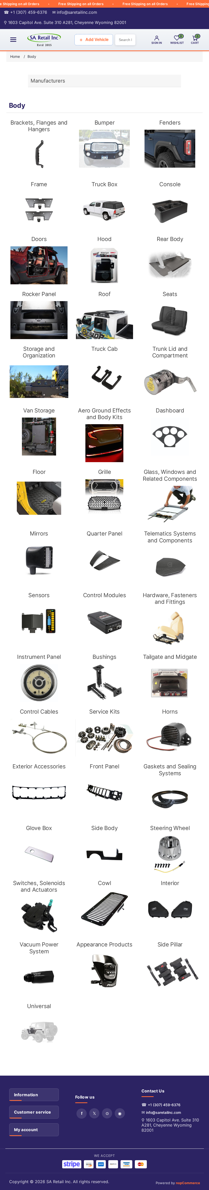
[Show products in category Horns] (170, 738)
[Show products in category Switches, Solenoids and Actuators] (39, 916)
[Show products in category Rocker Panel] (39, 320)
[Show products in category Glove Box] (39, 854)
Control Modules (104, 595)
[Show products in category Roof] (104, 320)
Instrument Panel (39, 656)
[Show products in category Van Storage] (39, 437)
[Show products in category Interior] (170, 909)
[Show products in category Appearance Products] (104, 971)
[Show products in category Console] (170, 210)
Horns (170, 711)
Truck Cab (104, 348)
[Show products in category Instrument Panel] (39, 683)
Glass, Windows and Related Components (170, 475)
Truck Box (104, 184)
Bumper (105, 122)
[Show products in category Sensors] (39, 621)
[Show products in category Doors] (39, 265)
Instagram (120, 1113)
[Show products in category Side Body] (104, 854)
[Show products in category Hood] (104, 265)
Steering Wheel (170, 828)
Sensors (38, 595)
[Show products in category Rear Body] (170, 265)
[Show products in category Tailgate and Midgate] (170, 683)
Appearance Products (104, 944)
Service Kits (104, 711)
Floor (39, 472)
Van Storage (39, 410)
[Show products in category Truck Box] (104, 210)
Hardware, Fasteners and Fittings (170, 598)
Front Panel (104, 766)
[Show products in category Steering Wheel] (170, 854)
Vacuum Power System (39, 947)
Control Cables (39, 711)
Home (15, 56)
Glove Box (39, 828)
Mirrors (39, 533)
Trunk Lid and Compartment (170, 352)
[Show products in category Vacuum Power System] (39, 977)
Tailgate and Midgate (170, 656)
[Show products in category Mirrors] (39, 560)
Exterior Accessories (39, 766)
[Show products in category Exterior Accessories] (39, 793)
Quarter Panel (104, 533)
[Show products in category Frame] (39, 210)
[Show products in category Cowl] (104, 909)
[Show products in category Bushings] (104, 683)
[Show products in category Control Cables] (39, 738)
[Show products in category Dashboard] (170, 437)
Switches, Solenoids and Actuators (39, 886)
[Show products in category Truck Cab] (104, 375)
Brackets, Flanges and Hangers (39, 125)
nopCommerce (188, 1183)
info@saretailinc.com (163, 1112)
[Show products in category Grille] (104, 498)
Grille (104, 472)
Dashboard (170, 410)
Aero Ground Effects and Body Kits (104, 413)
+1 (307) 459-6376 (164, 1105)
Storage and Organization (39, 352)
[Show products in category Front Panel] (104, 793)
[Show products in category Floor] (39, 498)
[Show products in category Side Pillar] (170, 971)
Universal (39, 1006)
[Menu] (13, 39)
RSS (107, 1113)
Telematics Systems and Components (170, 536)
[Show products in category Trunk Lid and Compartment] (170, 382)
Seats (170, 294)
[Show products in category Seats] (170, 320)
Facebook (81, 1113)
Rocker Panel (39, 294)
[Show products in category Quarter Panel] (104, 560)
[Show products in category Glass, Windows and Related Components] (170, 505)
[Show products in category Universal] (39, 1032)
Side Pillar (170, 944)
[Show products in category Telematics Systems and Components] (170, 566)
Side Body (104, 828)
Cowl (104, 883)
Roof (104, 294)
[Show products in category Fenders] (170, 149)
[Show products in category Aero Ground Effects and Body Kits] (104, 443)
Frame (39, 184)
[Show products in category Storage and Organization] (39, 382)
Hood (104, 239)
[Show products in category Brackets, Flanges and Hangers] (39, 156)
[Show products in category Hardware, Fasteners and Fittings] (170, 628)
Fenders (169, 122)
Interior (170, 883)
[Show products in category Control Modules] (104, 621)
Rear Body (170, 239)
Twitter (94, 1113)
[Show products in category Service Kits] (104, 738)
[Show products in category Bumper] (104, 149)
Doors (39, 239)
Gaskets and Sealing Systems (169, 769)
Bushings (104, 656)
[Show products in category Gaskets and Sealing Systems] (170, 799)
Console (169, 184)
